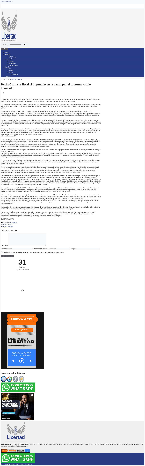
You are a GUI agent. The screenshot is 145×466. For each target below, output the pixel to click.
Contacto (7, 76)
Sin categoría (13, 222)
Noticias (7, 60)
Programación (13, 58)
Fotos (10, 69)
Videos (11, 70)
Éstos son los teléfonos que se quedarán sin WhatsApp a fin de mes (25, 5)
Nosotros (7, 54)
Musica (11, 72)
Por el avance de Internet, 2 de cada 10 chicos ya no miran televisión (26, 7)
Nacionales (12, 63)
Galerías (7, 67)
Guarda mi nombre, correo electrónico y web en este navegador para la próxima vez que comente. (33, 252)
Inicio (6, 52)
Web (72, 248)
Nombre (3, 248)
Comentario (4, 245)
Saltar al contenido (6, 1)
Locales (11, 61)
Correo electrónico (38, 248)
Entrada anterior (7, 224)
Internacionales (13, 65)
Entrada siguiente (7, 226)
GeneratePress (36, 464)
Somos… (11, 56)
